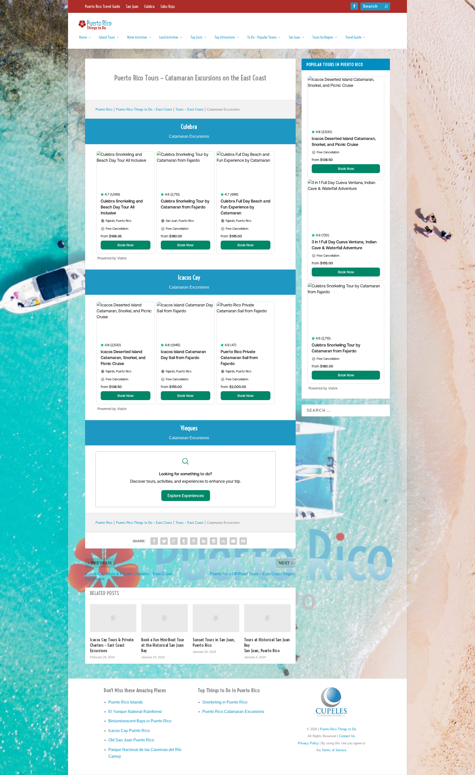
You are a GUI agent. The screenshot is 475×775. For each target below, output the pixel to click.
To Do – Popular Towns (262, 37)
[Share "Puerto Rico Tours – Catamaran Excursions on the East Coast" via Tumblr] (184, 541)
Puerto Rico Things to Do (338, 729)
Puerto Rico (103, 109)
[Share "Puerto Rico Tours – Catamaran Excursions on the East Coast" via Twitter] (164, 541)
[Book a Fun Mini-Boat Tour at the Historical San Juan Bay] (164, 618)
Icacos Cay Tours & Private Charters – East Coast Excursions (112, 645)
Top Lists (196, 37)
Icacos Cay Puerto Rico (129, 731)
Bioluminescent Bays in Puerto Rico (139, 721)
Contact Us (347, 736)
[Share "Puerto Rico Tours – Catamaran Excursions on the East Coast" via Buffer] (213, 541)
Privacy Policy (308, 743)
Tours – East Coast (189, 109)
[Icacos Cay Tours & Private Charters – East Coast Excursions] (113, 618)
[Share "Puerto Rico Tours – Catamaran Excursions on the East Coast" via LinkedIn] (204, 541)
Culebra (149, 6)
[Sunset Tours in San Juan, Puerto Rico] (216, 618)
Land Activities (168, 37)
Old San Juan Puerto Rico (131, 740)
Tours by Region (322, 37)
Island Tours (107, 37)
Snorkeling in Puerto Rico (224, 702)
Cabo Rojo (168, 6)
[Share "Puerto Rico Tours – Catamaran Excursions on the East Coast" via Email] (233, 541)
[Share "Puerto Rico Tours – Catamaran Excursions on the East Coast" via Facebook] (154, 541)
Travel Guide (353, 37)
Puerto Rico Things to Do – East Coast (144, 109)
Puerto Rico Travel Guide (102, 6)
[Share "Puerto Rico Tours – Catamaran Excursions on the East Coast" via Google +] (174, 541)
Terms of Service (334, 750)
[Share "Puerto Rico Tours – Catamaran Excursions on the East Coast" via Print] (243, 541)
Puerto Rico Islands (125, 702)
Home (83, 37)
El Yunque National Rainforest (135, 711)
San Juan (132, 6)
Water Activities (137, 37)
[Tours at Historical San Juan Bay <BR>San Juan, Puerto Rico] (267, 618)
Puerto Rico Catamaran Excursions (233, 711)
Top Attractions (224, 37)
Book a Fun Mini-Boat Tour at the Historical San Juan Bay (162, 645)
